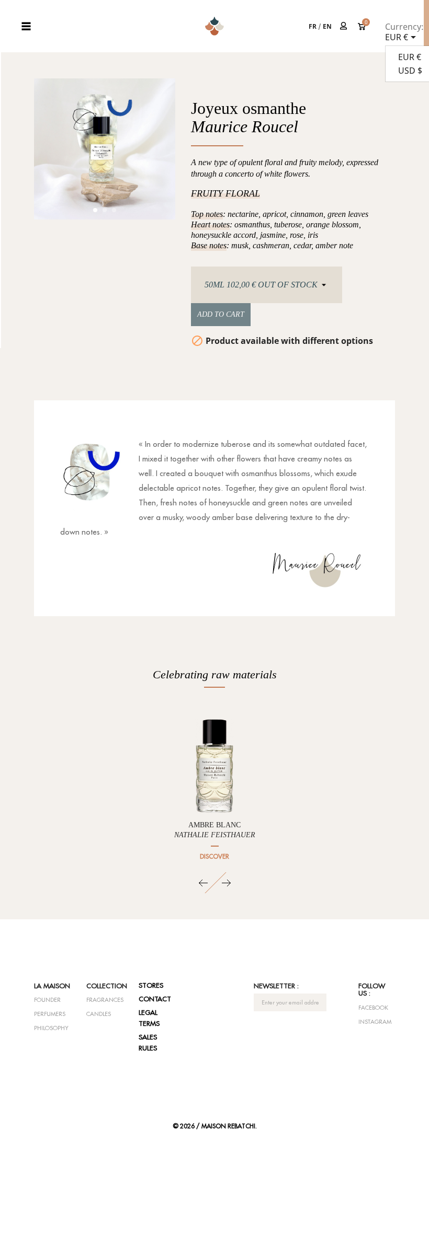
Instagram (374, 1021)
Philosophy (51, 1028)
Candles (98, 1014)
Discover (214, 856)
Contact (155, 999)
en (327, 26)
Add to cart (220, 314)
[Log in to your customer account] (343, 25)
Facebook (373, 1007)
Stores (151, 985)
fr (313, 26)
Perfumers (49, 1014)
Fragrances (104, 999)
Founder (47, 999)
